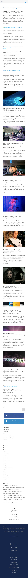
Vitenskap (5, 479)
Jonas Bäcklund (14, 562)
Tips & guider (16, 313)
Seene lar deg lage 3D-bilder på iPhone (12, 74)
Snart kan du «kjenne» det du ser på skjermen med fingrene (14, 109)
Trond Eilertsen (7, 12)
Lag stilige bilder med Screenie (10, 310)
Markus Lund (14, 550)
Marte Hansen (14, 561)
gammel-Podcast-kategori (8, 437)
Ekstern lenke (5, 431)
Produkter (5, 455)
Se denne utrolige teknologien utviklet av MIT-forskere (13, 52)
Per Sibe (14, 546)
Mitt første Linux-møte (8, 333)
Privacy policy (14, 511)
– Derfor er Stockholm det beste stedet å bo (12, 495)
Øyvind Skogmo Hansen (9, 32)
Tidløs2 (13, 55)
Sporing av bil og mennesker (14, 518)
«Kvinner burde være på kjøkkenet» (10, 502)
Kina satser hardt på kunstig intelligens (11, 489)
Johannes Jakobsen (14, 565)
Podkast (4, 451)
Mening (23, 335)
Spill (3, 461)
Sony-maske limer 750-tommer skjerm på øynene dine (13, 144)
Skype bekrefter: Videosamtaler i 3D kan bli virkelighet (13, 214)
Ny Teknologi (14, 516)
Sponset (4, 463)
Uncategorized (10, 76)
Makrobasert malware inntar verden (10, 493)
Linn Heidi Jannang (14, 564)
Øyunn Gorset (14, 559)
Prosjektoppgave (6, 459)
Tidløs (4, 471)
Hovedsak (5, 33)
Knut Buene (14, 572)
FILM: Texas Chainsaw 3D (9, 286)
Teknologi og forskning (8, 467)
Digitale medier (6, 429)
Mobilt (19, 12)
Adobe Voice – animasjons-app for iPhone (13, 11)
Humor (4, 441)
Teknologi (9, 33)
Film (22, 287)
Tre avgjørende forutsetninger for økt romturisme (13, 487)
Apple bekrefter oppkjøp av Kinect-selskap (13, 30)
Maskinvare (5, 252)
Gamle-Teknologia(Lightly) (8, 435)
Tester (4, 469)
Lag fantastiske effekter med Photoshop (13, 370)
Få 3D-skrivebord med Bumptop (10, 389)
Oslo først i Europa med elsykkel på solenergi (12, 491)
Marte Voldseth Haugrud (9, 287)
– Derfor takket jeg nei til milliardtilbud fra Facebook (14, 497)
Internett (4, 443)
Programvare (5, 313)
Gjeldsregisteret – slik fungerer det (10, 485)
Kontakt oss (14, 510)
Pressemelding (6, 453)
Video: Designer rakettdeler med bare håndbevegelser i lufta (12, 178)
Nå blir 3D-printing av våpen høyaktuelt (12, 250)
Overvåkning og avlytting (14, 519)
